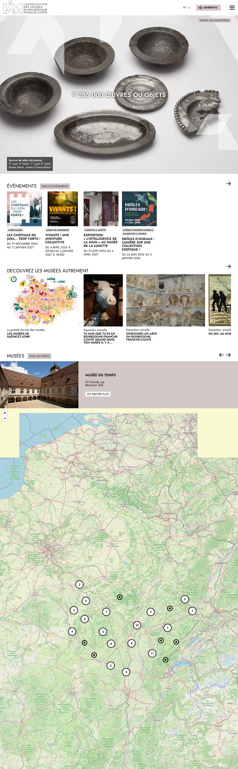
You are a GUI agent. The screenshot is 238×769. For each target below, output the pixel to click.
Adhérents (210, 7)
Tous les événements (55, 186)
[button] (228, 184)
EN (189, 7)
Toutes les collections (214, 20)
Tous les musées (39, 356)
